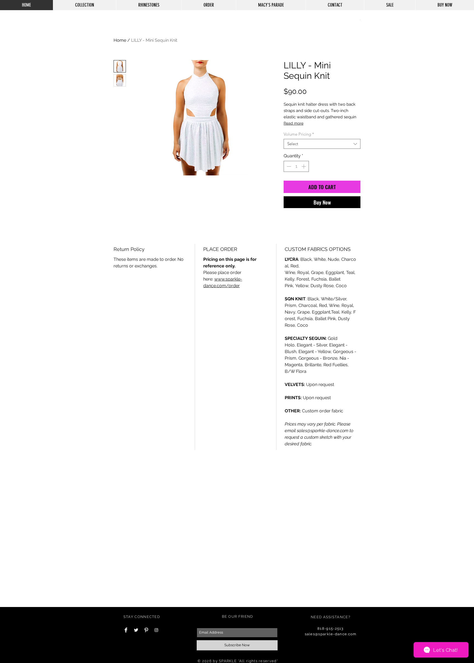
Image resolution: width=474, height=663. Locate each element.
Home (120, 40)
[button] (360, 19)
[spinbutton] (296, 166)
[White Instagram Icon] (156, 630)
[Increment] (304, 166)
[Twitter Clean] (136, 630)
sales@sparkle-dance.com (331, 634)
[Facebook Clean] (125, 630)
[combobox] (322, 144)
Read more (293, 123)
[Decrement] (288, 166)
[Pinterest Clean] (146, 630)
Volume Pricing (299, 134)
